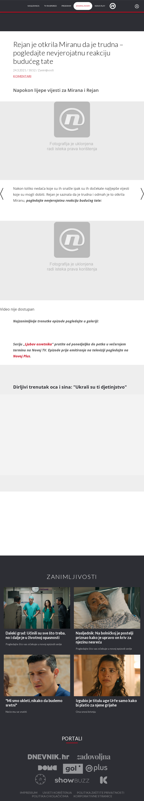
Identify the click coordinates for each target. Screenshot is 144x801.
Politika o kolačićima (50, 796)
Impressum (29, 793)
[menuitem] (137, 6)
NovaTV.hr (115, 5)
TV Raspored (50, 6)
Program (66, 6)
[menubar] (137, 6)
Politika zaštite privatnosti (100, 793)
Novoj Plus (21, 356)
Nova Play (100, 6)
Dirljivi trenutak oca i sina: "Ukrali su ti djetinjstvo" (70, 387)
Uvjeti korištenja (57, 793)
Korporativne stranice (93, 796)
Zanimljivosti (83, 6)
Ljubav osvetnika (38, 344)
